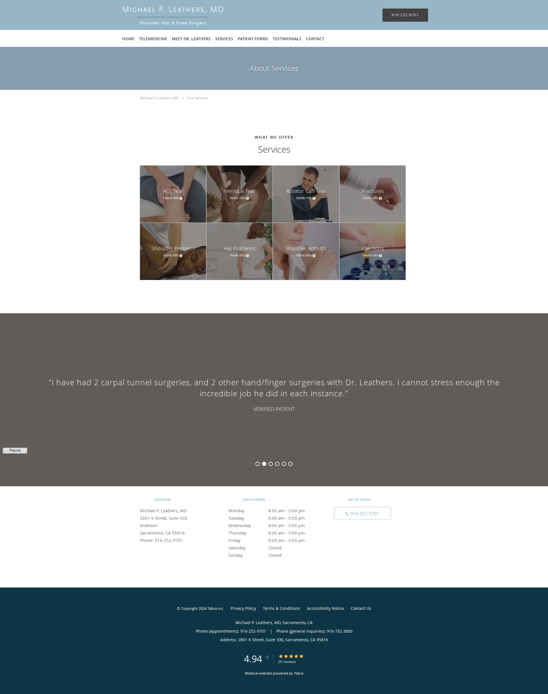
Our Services (197, 97)
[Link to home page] (164, 15)
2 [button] (264, 463)
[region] (274, 394)
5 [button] (283, 463)
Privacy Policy (243, 608)
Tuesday (266, 518)
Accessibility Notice (325, 608)
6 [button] (290, 463)
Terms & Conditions (281, 608)
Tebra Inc (215, 608)
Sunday (254, 555)
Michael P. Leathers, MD (159, 97)
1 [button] (257, 463)
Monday (266, 510)
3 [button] (270, 463)
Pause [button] (15, 450)
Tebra (298, 673)
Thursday (266, 533)
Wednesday (266, 525)
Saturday (254, 547)
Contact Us (361, 608)
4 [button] (277, 463)
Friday (266, 540)
